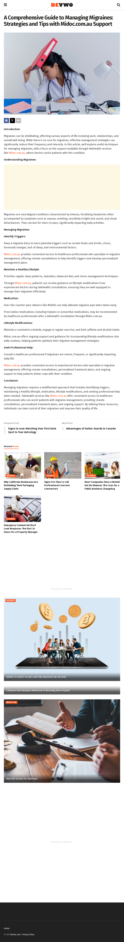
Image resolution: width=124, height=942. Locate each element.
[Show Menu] (5, 5)
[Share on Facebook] (6, 120)
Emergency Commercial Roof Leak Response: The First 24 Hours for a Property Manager (21, 528)
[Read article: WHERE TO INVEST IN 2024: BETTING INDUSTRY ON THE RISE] (62, 639)
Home (7, 928)
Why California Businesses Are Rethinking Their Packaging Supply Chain (21, 485)
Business (10, 476)
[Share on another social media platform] (18, 120)
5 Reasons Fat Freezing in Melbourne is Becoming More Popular (38, 690)
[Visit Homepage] (62, 4)
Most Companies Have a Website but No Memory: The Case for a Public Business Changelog (103, 485)
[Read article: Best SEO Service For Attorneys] (62, 741)
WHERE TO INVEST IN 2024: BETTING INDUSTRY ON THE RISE (36, 677)
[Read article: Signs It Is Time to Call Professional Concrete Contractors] (62, 465)
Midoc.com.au (17, 152)
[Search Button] (118, 5)
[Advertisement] (62, 187)
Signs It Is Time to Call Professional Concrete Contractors (57, 485)
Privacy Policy (28, 934)
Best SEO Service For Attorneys (21, 778)
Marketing (11, 702)
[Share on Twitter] (12, 120)
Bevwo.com (16, 934)
